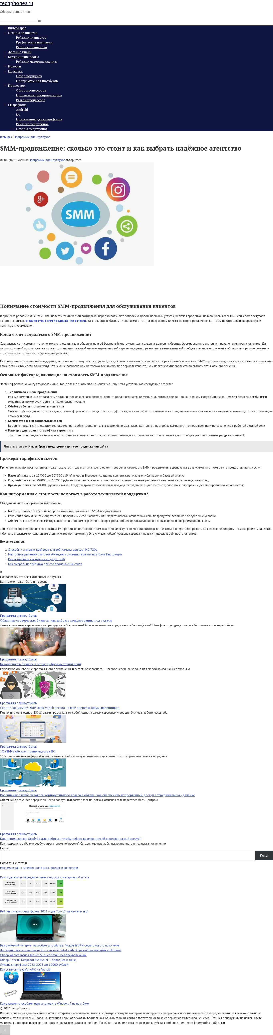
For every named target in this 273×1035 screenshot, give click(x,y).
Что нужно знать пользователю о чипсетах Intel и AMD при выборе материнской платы (60, 950)
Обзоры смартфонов (32, 129)
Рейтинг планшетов (31, 37)
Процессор (16, 85)
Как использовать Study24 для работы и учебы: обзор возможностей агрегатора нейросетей (70, 838)
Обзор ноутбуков (29, 76)
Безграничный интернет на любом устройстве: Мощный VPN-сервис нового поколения (60, 945)
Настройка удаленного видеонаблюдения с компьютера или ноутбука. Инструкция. (65, 554)
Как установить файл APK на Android (25, 969)
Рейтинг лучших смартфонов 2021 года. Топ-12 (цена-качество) (44, 911)
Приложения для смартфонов (39, 119)
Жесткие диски (19, 52)
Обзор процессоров (31, 90)
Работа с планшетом (31, 47)
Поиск (4, 848)
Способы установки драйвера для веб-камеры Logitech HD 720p (52, 549)
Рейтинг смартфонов (32, 124)
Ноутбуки (15, 71)
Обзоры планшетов (22, 32)
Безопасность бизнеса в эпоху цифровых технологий (40, 664)
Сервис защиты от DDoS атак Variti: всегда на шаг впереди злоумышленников (59, 707)
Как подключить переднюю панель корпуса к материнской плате (44, 877)
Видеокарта (17, 28)
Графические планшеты (34, 42)
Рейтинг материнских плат (37, 61)
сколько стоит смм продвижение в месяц (55, 321)
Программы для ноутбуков (37, 80)
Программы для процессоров (39, 95)
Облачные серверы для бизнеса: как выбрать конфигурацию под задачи (56, 620)
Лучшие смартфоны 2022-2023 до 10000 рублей (34, 965)
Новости (14, 66)
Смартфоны (17, 105)
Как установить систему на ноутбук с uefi (36, 559)
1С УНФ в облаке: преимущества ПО (28, 751)
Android (22, 109)
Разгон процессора (30, 100)
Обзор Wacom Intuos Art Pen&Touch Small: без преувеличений (43, 955)
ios (18, 114)
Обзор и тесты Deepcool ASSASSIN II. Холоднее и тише (38, 960)
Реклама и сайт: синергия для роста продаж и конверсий (39, 868)
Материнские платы (23, 56)
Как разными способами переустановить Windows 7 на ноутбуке (44, 1003)
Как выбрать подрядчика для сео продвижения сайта (45, 564)
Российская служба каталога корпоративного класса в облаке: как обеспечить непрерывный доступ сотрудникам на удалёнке (97, 795)
